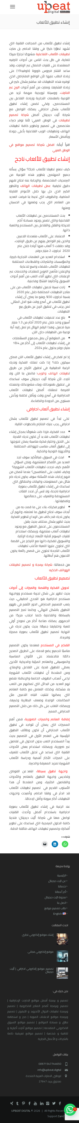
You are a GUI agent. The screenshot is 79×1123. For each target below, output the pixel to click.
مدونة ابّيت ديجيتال (55, 897)
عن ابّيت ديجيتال (57, 881)
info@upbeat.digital (49, 1069)
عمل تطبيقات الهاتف (35, 186)
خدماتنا (62, 886)
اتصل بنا (61, 902)
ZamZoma (64, 1116)
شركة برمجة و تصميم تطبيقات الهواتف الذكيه (39, 567)
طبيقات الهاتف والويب (53, 373)
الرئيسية (61, 875)
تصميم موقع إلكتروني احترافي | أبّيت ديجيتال (31, 970)
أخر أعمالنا (60, 891)
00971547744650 (49, 1063)
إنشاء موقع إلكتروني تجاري (37, 934)
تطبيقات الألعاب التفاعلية (53, 54)
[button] (70, 1110)
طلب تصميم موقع (55, 908)
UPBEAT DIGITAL (20, 1110)
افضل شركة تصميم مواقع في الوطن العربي (39, 147)
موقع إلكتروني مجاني (40, 951)
